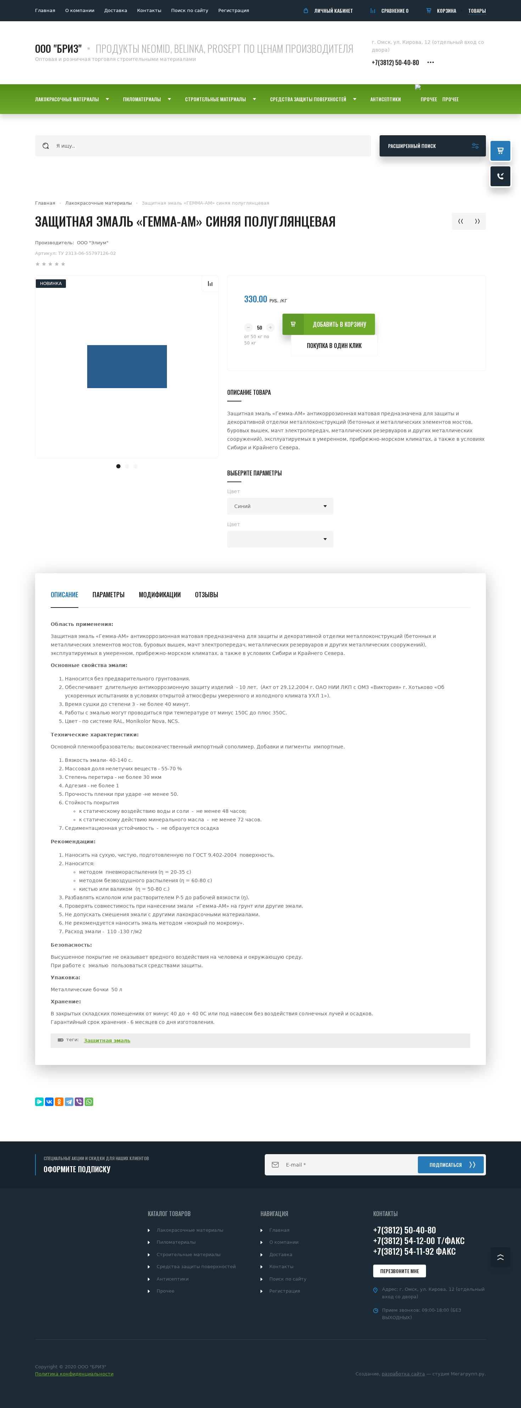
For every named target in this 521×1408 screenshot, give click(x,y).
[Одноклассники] (59, 1102)
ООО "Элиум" (92, 242)
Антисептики (173, 1279)
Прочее (165, 1291)
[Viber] (79, 1102)
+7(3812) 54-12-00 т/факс (419, 1240)
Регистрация (233, 10)
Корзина (446, 10)
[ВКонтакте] (49, 1102)
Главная (45, 10)
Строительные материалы (188, 1254)
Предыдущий (460, 221)
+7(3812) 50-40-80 (395, 62)
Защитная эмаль (107, 1040)
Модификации (160, 594)
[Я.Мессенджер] (39, 1102)
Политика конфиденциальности (74, 1373)
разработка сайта (403, 1373)
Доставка (115, 10)
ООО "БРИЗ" (58, 48)
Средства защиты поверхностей (196, 1266)
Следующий (477, 221)
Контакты (149, 10)
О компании (79, 10)
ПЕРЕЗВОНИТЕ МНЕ (399, 1271)
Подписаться (446, 1164)
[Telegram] (69, 1102)
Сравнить (210, 283)
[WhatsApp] (89, 1102)
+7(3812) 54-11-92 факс (414, 1250)
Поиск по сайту (189, 10)
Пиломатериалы (176, 1242)
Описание (64, 594)
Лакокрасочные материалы (98, 203)
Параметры (109, 594)
